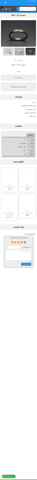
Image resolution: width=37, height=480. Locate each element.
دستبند (16, 60)
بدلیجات (21, 60)
